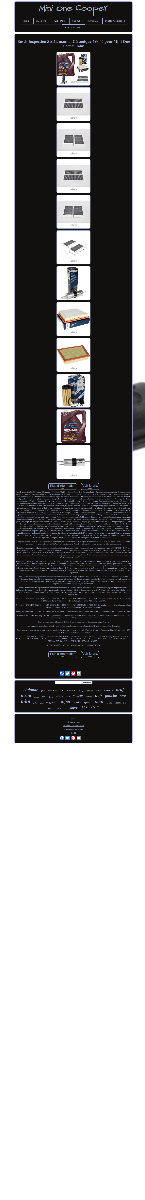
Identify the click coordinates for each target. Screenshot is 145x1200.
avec (50, 708)
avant (26, 695)
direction (70, 690)
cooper (64, 701)
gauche (111, 695)
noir (98, 695)
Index (73, 718)
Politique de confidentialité (73, 726)
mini (25, 701)
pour (99, 701)
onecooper (56, 690)
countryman (61, 708)
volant (118, 703)
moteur (78, 696)
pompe (90, 691)
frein (41, 703)
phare (74, 707)
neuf (120, 689)
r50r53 (109, 703)
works (77, 702)
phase (99, 690)
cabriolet (36, 697)
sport (88, 702)
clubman (31, 689)
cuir (68, 696)
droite (89, 696)
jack (124, 703)
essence (108, 690)
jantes (51, 697)
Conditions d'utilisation (73, 729)
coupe (60, 696)
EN (72, 733)
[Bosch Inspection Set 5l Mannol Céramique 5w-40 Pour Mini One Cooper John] (73, 69)
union (35, 703)
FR (75, 733)
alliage (81, 691)
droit (123, 696)
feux (43, 691)
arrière (89, 707)
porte (44, 697)
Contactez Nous (73, 722)
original (50, 702)
